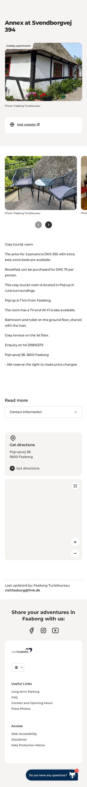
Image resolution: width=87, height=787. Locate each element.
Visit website (26, 124)
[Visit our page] (31, 630)
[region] (43, 519)
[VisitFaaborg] (21, 650)
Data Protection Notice (28, 745)
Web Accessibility (24, 734)
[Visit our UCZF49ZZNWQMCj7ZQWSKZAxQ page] (55, 630)
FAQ (14, 697)
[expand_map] (75, 485)
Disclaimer (19, 739)
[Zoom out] (75, 553)
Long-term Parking (25, 691)
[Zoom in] (75, 542)
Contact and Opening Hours (32, 703)
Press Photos (20, 709)
